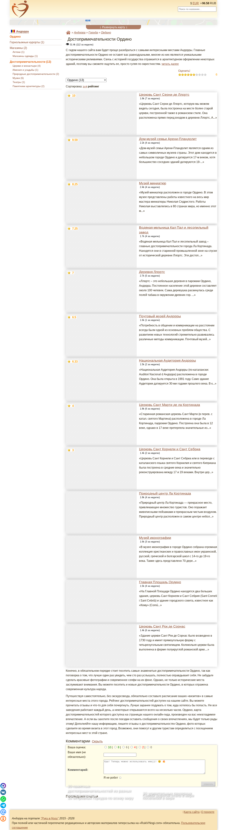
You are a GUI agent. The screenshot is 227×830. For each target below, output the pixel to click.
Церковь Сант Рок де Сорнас (162, 626)
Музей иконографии (155, 538)
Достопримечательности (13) (30, 61)
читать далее (170, 63)
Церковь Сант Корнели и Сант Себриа (169, 449)
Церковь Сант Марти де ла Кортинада (169, 405)
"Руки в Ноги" (50, 818)
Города (93, 32)
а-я (85, 86)
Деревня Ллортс (152, 272)
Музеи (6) (18, 78)
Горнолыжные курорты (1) (27, 42)
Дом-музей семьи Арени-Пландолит (168, 139)
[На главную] (20, 9)
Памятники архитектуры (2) (29, 86)
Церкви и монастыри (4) (27, 66)
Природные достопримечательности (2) (36, 74)
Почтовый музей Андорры (160, 316)
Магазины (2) (18, 48)
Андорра (79, 32)
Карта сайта (192, 812)
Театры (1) (19, 82)
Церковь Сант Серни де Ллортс (164, 94)
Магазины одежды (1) (25, 56)
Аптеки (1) (18, 52)
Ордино (15, 36)
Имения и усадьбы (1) (25, 70)
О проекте (207, 812)
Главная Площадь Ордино (160, 582)
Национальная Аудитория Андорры (167, 360)
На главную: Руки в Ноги (68, 32)
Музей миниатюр (152, 183)
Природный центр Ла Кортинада (165, 493)
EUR (196, 3)
